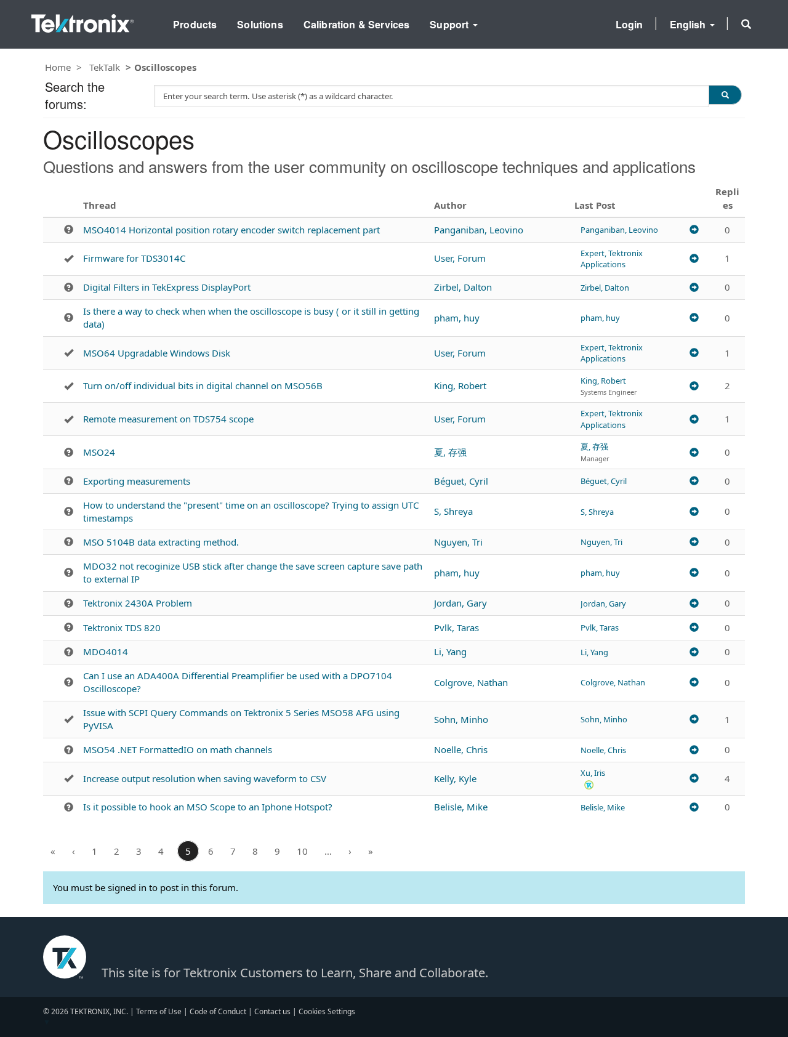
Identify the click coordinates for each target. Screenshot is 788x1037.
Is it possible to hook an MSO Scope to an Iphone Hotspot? (207, 807)
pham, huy (457, 318)
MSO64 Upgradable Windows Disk (156, 353)
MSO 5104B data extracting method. (161, 542)
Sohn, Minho (461, 719)
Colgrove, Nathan (471, 682)
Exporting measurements (136, 481)
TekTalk (104, 67)
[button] (746, 24)
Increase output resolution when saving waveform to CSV (204, 778)
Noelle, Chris (461, 749)
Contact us (272, 1011)
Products (195, 24)
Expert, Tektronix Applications (612, 259)
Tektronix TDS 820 (122, 627)
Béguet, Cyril (461, 481)
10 (302, 851)
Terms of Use (159, 1011)
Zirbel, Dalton (463, 287)
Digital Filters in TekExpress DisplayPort (167, 287)
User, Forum (460, 258)
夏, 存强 (450, 452)
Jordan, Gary (460, 603)
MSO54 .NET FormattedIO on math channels (177, 749)
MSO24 (99, 452)
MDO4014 (105, 651)
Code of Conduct (218, 1011)
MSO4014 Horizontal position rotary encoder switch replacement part (231, 230)
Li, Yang (450, 651)
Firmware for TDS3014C (134, 258)
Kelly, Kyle (455, 778)
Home (58, 67)
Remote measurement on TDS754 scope (168, 419)
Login (629, 24)
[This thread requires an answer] (68, 229)
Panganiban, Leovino (478, 230)
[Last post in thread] (694, 229)
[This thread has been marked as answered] (68, 258)
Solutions (260, 24)
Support (450, 24)
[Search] (725, 95)
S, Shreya (453, 511)
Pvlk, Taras (456, 627)
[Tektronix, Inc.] (82, 20)
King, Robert (460, 385)
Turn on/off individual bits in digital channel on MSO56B (203, 385)
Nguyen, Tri (458, 542)
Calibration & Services (357, 24)
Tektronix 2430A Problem (137, 603)
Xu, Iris (593, 772)
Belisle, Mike (461, 807)
